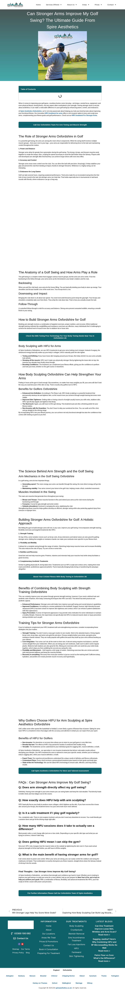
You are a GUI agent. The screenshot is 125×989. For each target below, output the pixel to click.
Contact (110, 5)
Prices (97, 5)
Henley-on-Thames (40, 983)
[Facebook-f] (19, 944)
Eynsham (92, 976)
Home (38, 5)
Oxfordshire (67, 970)
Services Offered (52, 5)
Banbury (21, 976)
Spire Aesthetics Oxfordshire (31, 111)
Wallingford (66, 983)
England (56, 970)
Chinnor (54, 976)
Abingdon (9, 976)
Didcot (82, 976)
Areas (84, 5)
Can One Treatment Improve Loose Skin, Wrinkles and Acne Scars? (104, 929)
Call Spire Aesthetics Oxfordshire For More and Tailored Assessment (60, 771)
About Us (70, 5)
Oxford (54, 983)
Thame (103, 976)
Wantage (79, 983)
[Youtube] (22, 944)
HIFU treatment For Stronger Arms (84, 115)
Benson (32, 976)
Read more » (104, 935)
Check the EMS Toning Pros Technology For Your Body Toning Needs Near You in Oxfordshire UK (60, 337)
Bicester (43, 976)
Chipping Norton (68, 976)
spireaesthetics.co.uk (63, 988)
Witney (89, 983)
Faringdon (115, 976)
